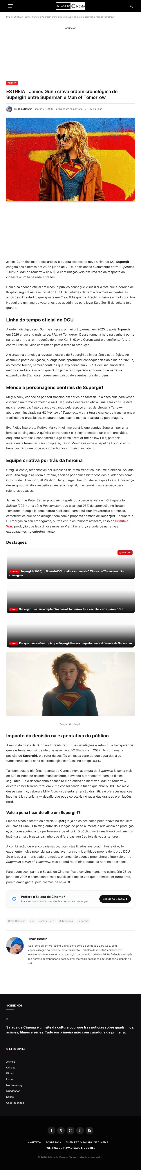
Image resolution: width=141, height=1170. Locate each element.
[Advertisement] (70, 56)
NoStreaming (14, 1085)
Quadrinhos (13, 1090)
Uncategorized (15, 1102)
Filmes (12, 83)
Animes (10, 1061)
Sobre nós (53, 1142)
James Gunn (46, 920)
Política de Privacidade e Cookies (70, 1147)
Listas (9, 1079)
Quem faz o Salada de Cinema (87, 1142)
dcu (32, 920)
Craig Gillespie (17, 920)
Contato (34, 1142)
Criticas (10, 1067)
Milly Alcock (66, 920)
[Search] (131, 6)
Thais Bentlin (25, 108)
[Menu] (10, 6)
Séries (10, 1096)
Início (9, 16)
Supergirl (83, 920)
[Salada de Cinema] (70, 6)
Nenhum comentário (71, 108)
